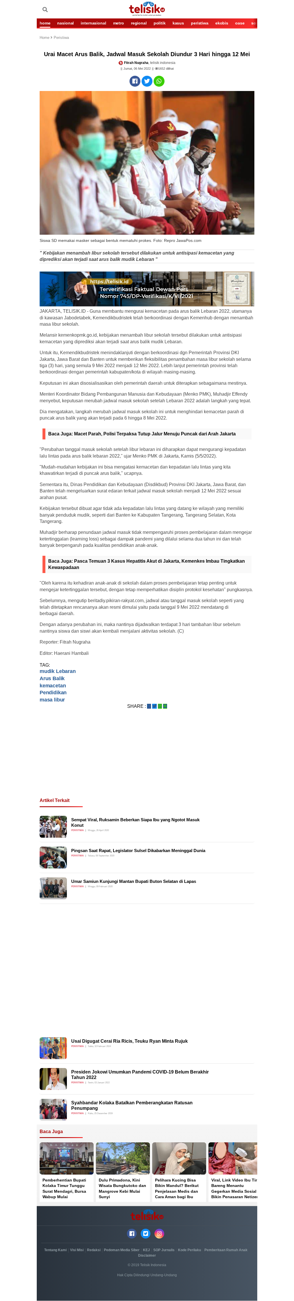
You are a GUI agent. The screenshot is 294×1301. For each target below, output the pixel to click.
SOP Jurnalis (164, 1250)
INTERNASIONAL (93, 23)
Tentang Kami (55, 1250)
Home (45, 38)
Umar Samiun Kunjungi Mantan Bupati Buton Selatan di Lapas (133, 881)
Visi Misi (77, 1250)
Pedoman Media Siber (122, 1250)
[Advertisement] (147, 760)
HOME (45, 23)
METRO (118, 23)
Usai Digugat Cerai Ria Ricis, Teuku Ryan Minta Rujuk (129, 1041)
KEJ (146, 1250)
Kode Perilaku (189, 1250)
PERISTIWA (199, 23)
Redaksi (93, 1250)
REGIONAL (139, 23)
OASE (239, 23)
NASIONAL (65, 23)
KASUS (178, 23)
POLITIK (160, 23)
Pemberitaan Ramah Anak (225, 1250)
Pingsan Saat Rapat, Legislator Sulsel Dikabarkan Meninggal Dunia (138, 850)
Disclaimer (147, 1255)
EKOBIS (221, 23)
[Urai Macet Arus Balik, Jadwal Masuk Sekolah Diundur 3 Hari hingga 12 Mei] (134, 81)
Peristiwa (61, 38)
